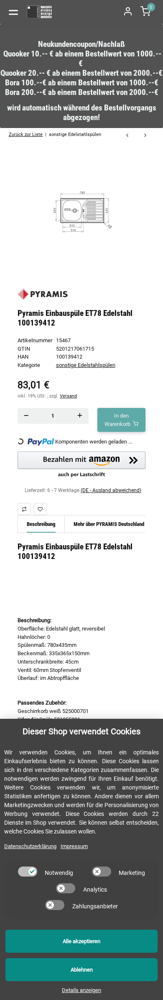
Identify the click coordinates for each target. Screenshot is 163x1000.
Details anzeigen (81, 990)
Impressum (74, 846)
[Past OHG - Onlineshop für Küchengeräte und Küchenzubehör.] (40, 12)
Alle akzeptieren (81, 941)
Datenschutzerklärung (30, 846)
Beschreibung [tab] (41, 524)
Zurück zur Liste (26, 134)
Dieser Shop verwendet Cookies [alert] (81, 731)
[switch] (27, 872)
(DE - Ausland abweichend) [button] (111, 490)
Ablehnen (82, 970)
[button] (81, 465)
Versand (68, 396)
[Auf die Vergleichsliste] (24, 509)
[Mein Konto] (128, 12)
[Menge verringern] (26, 415)
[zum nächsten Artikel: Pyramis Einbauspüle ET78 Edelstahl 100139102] (145, 136)
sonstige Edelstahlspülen (85, 365)
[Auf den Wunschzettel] (40, 509)
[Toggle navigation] (13, 11)
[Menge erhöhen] (79, 415)
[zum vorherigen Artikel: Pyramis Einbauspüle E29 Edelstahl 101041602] (127, 136)
